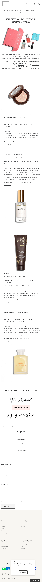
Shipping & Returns (5, 526)
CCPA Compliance (5, 533)
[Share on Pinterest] (24, 432)
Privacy (22, 546)
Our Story (23, 526)
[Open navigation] (5, 3)
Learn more (23, 572)
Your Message (4, 484)
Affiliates (3, 544)
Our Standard (24, 524)
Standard (21, 65)
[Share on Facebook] (18, 432)
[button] (25, 580)
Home (4, 10)
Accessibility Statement (26, 544)
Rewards (3, 528)
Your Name (4, 467)
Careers (23, 528)
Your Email (4, 476)
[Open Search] (34, 4)
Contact (3, 530)
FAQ (2, 524)
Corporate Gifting (5, 546)
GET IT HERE (7, 144)
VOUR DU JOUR (11, 10)
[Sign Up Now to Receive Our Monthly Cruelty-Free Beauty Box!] (21, 420)
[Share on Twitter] (21, 432)
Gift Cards (3, 548)
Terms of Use (24, 548)
